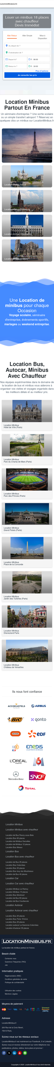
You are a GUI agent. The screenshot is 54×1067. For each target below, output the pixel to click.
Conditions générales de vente (16, 979)
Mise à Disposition (42, 36)
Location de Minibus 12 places (18, 844)
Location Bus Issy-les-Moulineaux (19, 871)
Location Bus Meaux (14, 847)
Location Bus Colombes (15, 865)
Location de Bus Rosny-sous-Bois (20, 835)
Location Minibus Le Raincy (17, 888)
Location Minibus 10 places (17, 891)
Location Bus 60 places (15, 838)
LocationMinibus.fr (31, 1064)
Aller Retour (12, 35)
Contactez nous (10, 958)
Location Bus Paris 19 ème (17, 919)
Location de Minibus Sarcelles (18, 841)
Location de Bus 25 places (16, 862)
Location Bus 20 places (15, 915)
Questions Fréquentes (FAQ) (15, 961)
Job (6, 965)
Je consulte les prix (27, 75)
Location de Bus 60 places (16, 898)
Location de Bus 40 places (16, 874)
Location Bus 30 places (15, 868)
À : (32, 59)
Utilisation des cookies (13, 990)
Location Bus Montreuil (15, 895)
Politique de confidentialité (14, 982)
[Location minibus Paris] (27, 145)
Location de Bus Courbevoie (17, 901)
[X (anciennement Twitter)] (9, 1054)
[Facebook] (4, 1053)
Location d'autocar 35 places (17, 928)
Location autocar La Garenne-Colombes (22, 925)
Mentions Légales (11, 994)
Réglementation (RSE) (13, 976)
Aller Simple (27, 35)
